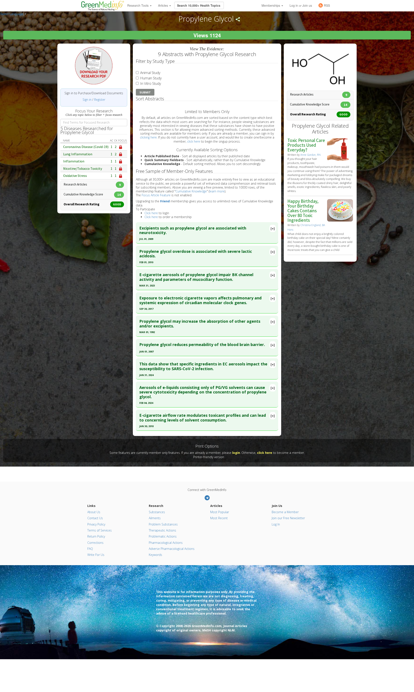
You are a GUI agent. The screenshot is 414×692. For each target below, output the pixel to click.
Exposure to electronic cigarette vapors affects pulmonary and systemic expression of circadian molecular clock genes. (200, 300)
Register (99, 100)
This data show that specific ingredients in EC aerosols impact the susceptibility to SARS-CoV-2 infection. (203, 366)
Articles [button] (163, 5)
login (236, 453)
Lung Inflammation (77, 154)
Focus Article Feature (156, 195)
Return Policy (96, 536)
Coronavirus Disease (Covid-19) (85, 146)
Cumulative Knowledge (191, 191)
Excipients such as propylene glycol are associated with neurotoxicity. (192, 230)
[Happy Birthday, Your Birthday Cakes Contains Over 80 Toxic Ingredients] (340, 210)
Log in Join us (301, 5)
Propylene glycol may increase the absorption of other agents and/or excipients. (199, 324)
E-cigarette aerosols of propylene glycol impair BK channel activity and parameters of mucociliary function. (196, 277)
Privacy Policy (96, 524)
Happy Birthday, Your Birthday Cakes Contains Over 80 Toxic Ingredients (302, 210)
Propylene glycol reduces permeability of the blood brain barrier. (202, 344)
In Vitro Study (150, 83)
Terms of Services (99, 530)
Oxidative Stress (75, 175)
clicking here (148, 137)
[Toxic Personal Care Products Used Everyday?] (340, 149)
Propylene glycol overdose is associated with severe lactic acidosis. (195, 254)
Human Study (150, 77)
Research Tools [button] (138, 5)
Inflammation (73, 161)
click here (193, 141)
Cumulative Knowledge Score (92, 194)
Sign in (87, 100)
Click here (151, 213)
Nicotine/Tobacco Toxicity (82, 168)
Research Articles (92, 184)
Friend (165, 201)
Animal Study (149, 72)
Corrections (95, 543)
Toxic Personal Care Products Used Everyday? (306, 145)
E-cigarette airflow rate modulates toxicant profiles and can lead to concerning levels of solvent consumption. (202, 418)
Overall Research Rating (92, 204)
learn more (217, 191)
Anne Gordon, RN (310, 155)
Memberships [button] (271, 5)
